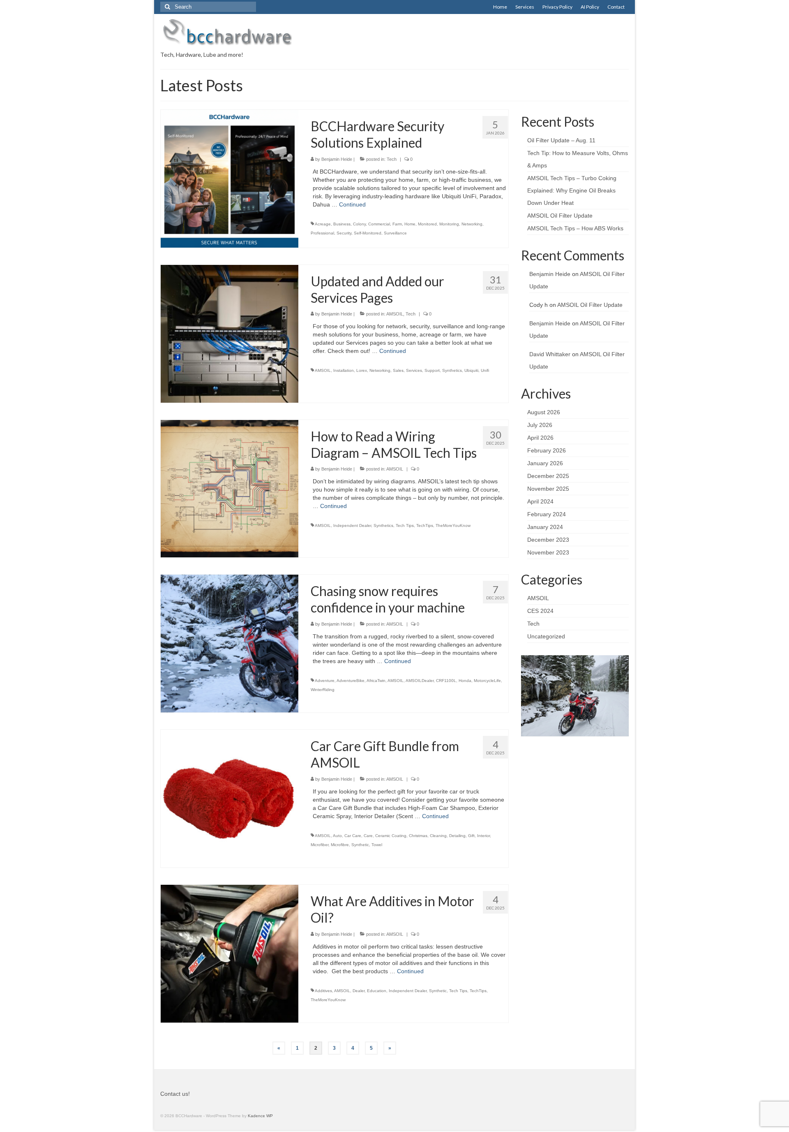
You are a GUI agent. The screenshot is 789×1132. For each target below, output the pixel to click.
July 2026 (539, 425)
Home (409, 224)
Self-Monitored (367, 233)
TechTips (424, 525)
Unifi (485, 370)
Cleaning (438, 835)
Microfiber (319, 844)
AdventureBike (351, 680)
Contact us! (175, 1093)
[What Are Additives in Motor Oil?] (229, 953)
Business (342, 224)
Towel (376, 844)
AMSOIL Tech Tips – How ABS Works (575, 228)
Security (344, 233)
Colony (359, 224)
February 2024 (546, 514)
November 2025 (548, 488)
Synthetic (360, 844)
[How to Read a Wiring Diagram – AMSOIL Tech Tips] (229, 488)
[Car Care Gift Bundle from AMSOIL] (229, 798)
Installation (343, 370)
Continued (352, 204)
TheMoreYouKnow (453, 525)
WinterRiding (323, 689)
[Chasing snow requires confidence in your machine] (229, 643)
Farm (397, 224)
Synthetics (452, 370)
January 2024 (545, 527)
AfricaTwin (376, 680)
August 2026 (543, 412)
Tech (392, 159)
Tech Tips (405, 525)
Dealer (359, 990)
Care (368, 835)
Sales (398, 370)
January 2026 (545, 463)
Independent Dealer (352, 525)
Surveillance (395, 233)
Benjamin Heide (336, 159)
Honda (465, 680)
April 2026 (540, 437)
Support (432, 370)
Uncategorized (546, 636)
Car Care (352, 835)
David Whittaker (549, 354)
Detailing (457, 835)
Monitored (427, 224)
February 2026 (546, 450)
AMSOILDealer (420, 680)
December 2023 (548, 539)
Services (414, 370)
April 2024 (540, 501)
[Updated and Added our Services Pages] (229, 333)
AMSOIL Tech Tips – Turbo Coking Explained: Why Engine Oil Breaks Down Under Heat (571, 190)
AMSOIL (394, 313)
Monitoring (449, 224)
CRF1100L (446, 680)
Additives (323, 990)
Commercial (379, 224)
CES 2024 (540, 611)
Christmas (418, 835)
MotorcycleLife (487, 680)
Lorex (361, 370)
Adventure (325, 680)
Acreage (323, 224)
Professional (322, 233)
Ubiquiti (471, 370)
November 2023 (548, 552)
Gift (471, 835)
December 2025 (548, 476)
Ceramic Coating (390, 835)
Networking (471, 224)
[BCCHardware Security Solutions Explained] (229, 178)
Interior (483, 835)
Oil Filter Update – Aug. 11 (561, 140)
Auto (337, 835)
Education (376, 990)
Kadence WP (260, 1115)
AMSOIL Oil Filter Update (560, 215)
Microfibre (340, 844)
